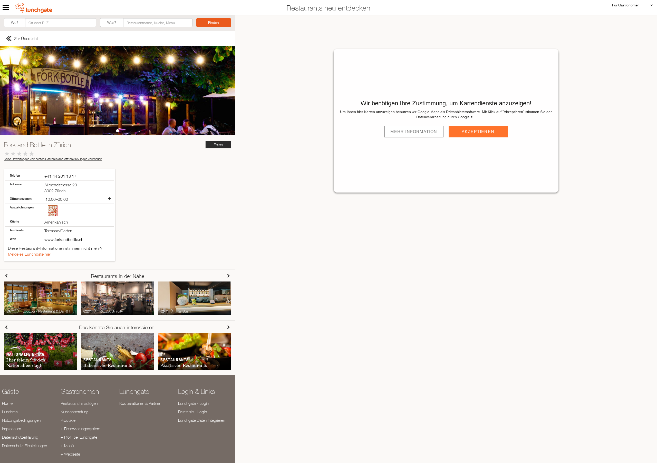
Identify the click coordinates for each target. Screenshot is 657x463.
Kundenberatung (75, 411)
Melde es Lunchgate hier (29, 254)
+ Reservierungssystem (80, 428)
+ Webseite (70, 454)
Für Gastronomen (626, 5)
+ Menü (67, 445)
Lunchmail (10, 411)
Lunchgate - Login (193, 403)
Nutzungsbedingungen (21, 420)
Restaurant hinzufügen (79, 403)
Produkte (68, 420)
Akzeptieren (478, 131)
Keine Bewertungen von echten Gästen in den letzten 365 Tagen (53, 159)
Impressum (11, 428)
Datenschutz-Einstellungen (24, 445)
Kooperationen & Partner (139, 403)
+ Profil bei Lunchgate (79, 437)
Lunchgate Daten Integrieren (201, 420)
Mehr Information (413, 131)
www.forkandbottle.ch (63, 239)
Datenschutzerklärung (20, 437)
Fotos (218, 145)
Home (7, 403)
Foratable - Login (192, 411)
